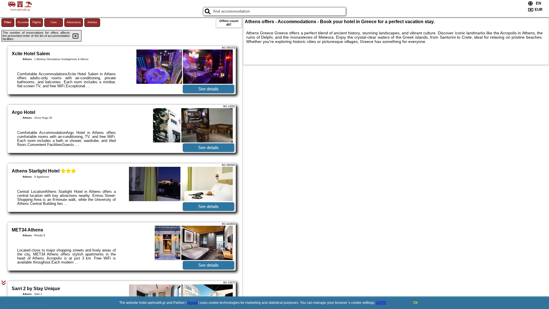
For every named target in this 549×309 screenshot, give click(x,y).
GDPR (381, 303)
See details (208, 88)
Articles (92, 22)
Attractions (74, 22)
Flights (36, 22)
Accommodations (23, 22)
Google (192, 303)
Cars (54, 22)
